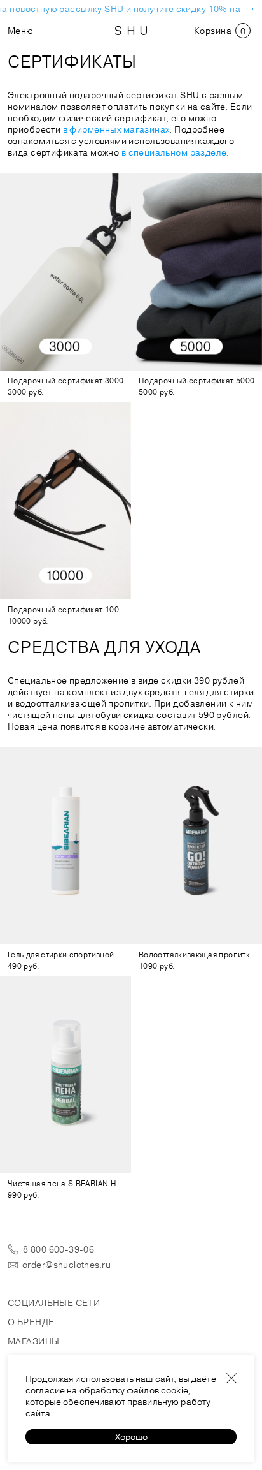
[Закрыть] (231, 1378)
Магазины (33, 1341)
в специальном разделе (173, 152)
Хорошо (131, 1437)
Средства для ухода (104, 647)
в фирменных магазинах (116, 129)
